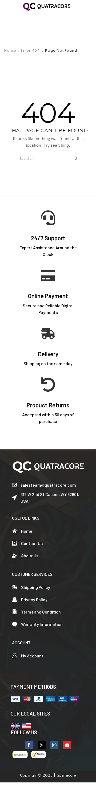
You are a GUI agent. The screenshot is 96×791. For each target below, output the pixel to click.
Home (10, 50)
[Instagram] (54, 745)
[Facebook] (29, 745)
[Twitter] (42, 745)
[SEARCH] (75, 158)
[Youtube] (67, 745)
